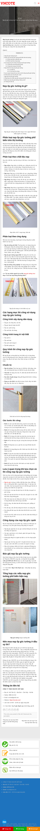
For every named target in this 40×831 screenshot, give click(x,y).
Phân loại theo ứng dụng (13, 61)
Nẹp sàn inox (7, 825)
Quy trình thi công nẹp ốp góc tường (13, 68)
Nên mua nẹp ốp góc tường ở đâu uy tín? (15, 80)
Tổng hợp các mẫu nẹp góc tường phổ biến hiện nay (17, 78)
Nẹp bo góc (7, 482)
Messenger (34, 829)
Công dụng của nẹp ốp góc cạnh (12, 74)
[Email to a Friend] (12, 709)
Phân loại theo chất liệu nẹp (14, 59)
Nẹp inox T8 (32, 824)
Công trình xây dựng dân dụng (14, 64)
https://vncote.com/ (15, 700)
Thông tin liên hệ (9, 81)
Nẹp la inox (30, 826)
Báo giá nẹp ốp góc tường (11, 76)
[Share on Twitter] (9, 709)
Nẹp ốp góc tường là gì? (10, 56)
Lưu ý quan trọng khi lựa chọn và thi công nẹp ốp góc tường (19, 73)
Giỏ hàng (21, 829)
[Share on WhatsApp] (4, 709)
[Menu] (39, 3)
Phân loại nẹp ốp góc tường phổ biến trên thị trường (17, 57)
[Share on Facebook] (6, 709)
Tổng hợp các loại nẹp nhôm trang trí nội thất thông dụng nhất (10, 721)
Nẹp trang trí (22, 824)
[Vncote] (11, 3)
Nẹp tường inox (19, 826)
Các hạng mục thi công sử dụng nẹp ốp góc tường (17, 62)
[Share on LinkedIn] (17, 709)
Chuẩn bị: (11, 69)
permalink (6, 716)
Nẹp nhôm (13, 824)
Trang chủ (7, 829)
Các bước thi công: (13, 71)
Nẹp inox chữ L (27, 825)
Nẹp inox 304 (17, 825)
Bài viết (20, 18)
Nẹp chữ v (9, 826)
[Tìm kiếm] (35, 3)
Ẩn (22, 53)
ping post (36, 732)
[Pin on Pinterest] (15, 709)
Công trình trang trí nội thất (13, 66)
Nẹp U (35, 825)
